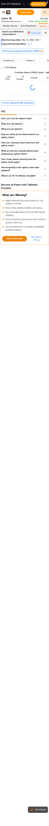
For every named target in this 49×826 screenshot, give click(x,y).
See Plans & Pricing (36, 238)
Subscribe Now (15, 238)
